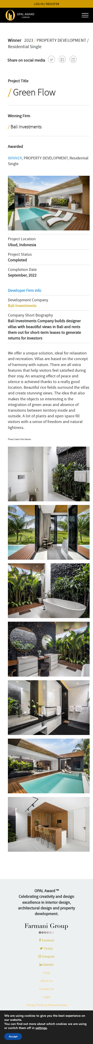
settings (41, 1028)
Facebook (47, 940)
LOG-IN (39, 4)
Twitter (48, 948)
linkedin (47, 964)
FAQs (46, 973)
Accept (13, 1036)
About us (46, 981)
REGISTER (52, 4)
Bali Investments (22, 305)
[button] (51, 59)
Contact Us (46, 989)
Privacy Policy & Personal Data (46, 1005)
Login (46, 997)
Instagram (48, 956)
